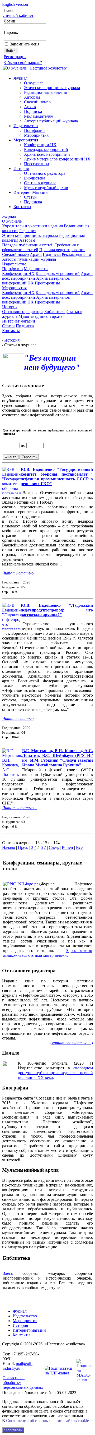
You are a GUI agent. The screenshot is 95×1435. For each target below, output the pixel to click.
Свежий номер (37, 102)
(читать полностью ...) (71, 1043)
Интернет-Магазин (30, 192)
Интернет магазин (18, 321)
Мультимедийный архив (46, 187)
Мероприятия (36, 135)
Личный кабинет (18, 15)
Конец (67, 847)
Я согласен (13, 1430)
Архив (30, 106)
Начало (8, 847)
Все (79, 847)
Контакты (22, 206)
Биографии (15, 1088)
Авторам (32, 97)
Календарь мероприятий (46, 149)
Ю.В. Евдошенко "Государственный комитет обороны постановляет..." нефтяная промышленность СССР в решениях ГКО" (57, 476)
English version (15, 4)
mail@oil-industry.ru (17, 1365)
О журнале (34, 83)
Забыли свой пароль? (23, 62)
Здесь (8, 1273)
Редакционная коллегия (45, 92)
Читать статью (18, 573)
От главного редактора (44, 173)
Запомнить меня (24, 44)
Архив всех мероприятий (47, 154)
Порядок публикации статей (28, 245)
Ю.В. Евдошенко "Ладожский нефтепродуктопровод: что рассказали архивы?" (57, 610)
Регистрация (15, 56)
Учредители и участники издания (32, 226)
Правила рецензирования (62, 249)
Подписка (33, 111)
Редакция (27, 230)
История (21, 168)
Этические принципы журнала (52, 87)
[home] (2, 335)
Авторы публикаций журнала (51, 121)
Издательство (25, 125)
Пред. (23, 847)
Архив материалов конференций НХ (57, 159)
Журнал (20, 78)
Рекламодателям (38, 116)
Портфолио (34, 130)
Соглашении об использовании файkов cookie (47, 1420)
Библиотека (34, 178)
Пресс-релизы (36, 164)
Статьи (30, 197)
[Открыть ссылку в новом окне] (22, 884)
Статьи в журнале (40, 183)
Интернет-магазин (29, 1330)
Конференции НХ (40, 144)
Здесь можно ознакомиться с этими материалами (47, 953)
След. (54, 847)
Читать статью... (19, 808)
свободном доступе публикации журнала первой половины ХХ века (55, 1073)
